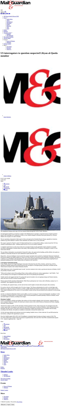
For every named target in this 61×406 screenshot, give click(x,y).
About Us (6, 399)
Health (5, 360)
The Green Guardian (5, 378)
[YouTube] (9, 13)
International (6, 357)
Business (3, 368)
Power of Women (8, 386)
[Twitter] (7, 13)
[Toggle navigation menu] (2, 10)
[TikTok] (6, 13)
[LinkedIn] (3, 13)
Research (6, 398)
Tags (2, 347)
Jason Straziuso (7, 117)
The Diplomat (7, 376)
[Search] (5, 12)
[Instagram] (2, 13)
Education (6, 359)
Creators (5, 347)
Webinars (6, 387)
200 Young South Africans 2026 (8, 348)
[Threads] (4, 13)
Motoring (6, 361)
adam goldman (7, 336)
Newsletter (6, 396)
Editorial (6, 374)
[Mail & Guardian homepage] (30, 5)
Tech (5, 363)
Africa (5, 356)
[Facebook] (1, 13)
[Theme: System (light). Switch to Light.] (3, 12)
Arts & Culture (4, 380)
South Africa (7, 355)
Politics (2, 367)
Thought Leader (7, 372)
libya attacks (6, 339)
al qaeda (5, 337)
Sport (5, 364)
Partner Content (4, 390)
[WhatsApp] (8, 13)
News (3, 352)
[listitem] (3, 346)
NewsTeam (19, 401)
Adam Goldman (7, 176)
